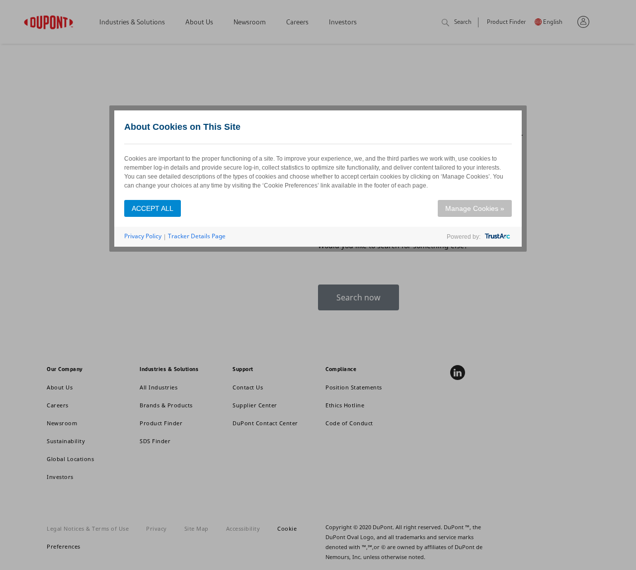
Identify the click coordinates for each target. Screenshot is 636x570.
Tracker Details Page (197, 236)
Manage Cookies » (474, 208)
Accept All (152, 208)
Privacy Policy (142, 236)
